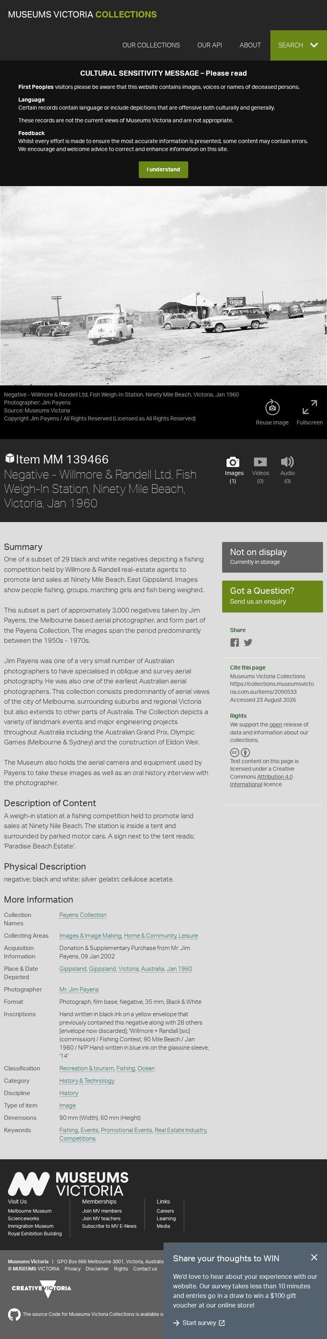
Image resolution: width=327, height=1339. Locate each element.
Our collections (151, 45)
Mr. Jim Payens (79, 990)
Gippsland (73, 969)
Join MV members (102, 1211)
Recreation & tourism (86, 1069)
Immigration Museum (30, 1226)
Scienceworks (23, 1218)
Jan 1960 (179, 969)
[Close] (314, 1259)
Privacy (73, 1268)
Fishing (125, 1069)
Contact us (145, 1268)
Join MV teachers (101, 1218)
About (250, 45)
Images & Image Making (90, 936)
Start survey (199, 1323)
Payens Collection (82, 915)
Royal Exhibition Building (35, 1233)
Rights (121, 1268)
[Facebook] (235, 644)
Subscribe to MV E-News (109, 1226)
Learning (166, 1218)
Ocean (146, 1069)
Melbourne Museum (29, 1211)
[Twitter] (248, 644)
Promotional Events (126, 1130)
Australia (152, 969)
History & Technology (86, 1081)
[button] (298, 45)
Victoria (128, 969)
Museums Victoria (82, 15)
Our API (209, 45)
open (276, 725)
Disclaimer (97, 1268)
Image (67, 1106)
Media (163, 1226)
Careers (165, 1211)
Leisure (188, 936)
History (68, 1093)
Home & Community (150, 936)
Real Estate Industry (180, 1130)
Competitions (77, 1139)
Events (89, 1130)
